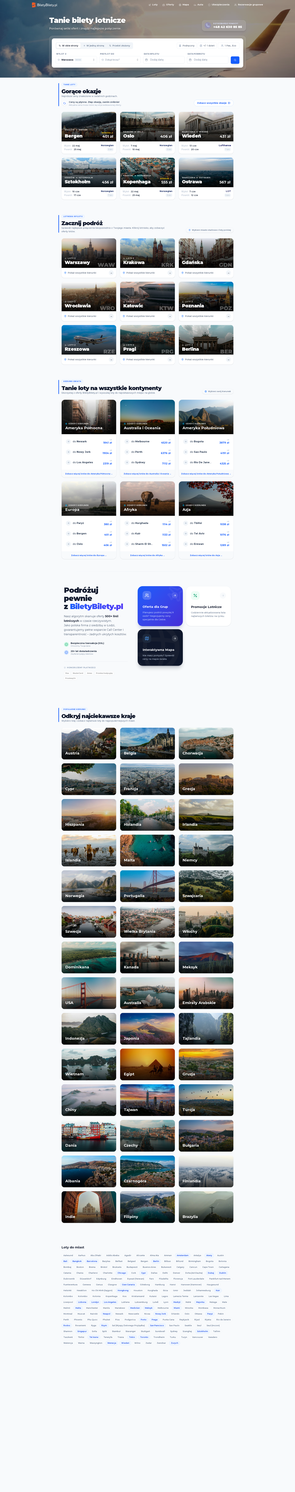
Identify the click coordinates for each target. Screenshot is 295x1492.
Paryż (210, 1314)
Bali (65, 1261)
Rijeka (208, 1319)
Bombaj (67, 1267)
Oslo (187, 1314)
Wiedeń (125, 1343)
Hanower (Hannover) (191, 1284)
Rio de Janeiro (223, 1319)
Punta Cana (168, 1319)
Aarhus (81, 1255)
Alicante (140, 1255)
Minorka (189, 1308)
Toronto (144, 1337)
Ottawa (198, 1314)
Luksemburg (141, 1302)
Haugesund (213, 1284)
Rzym (104, 1325)
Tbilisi (81, 1337)
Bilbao (167, 1261)
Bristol (104, 1267)
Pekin (221, 1314)
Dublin (222, 1273)
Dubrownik (69, 1279)
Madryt (176, 1302)
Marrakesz (120, 1308)
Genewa (87, 1284)
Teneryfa (108, 1337)
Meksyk (148, 1308)
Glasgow (112, 1284)
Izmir (175, 1290)
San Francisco (157, 1325)
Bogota (209, 1261)
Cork (133, 1273)
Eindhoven (116, 1279)
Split (104, 1331)
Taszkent (68, 1337)
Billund (179, 1261)
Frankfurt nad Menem (219, 1279)
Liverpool (68, 1302)
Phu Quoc (92, 1319)
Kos (124, 1296)
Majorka (200, 1302)
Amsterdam (182, 1255)
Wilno (137, 1343)
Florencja (178, 1279)
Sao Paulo (174, 1325)
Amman (168, 1255)
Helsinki (67, 1290)
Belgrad (132, 1261)
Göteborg (145, 1284)
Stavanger (131, 1331)
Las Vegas (214, 1296)
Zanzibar (161, 1343)
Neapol (106, 1314)
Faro (151, 1279)
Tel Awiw (93, 1337)
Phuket (106, 1319)
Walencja (68, 1343)
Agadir (127, 1255)
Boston (80, 1267)
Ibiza (165, 1290)
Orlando (175, 1314)
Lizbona (82, 1302)
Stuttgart (145, 1331)
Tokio (132, 1337)
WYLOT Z (61, 54)
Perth (66, 1319)
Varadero (212, 1337)
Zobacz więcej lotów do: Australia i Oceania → (147, 474)
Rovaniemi (80, 1325)
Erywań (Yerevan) (135, 1279)
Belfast (118, 1261)
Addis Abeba (112, 1255)
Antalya (197, 1255)
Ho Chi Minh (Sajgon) (102, 1290)
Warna (81, 1343)
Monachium (219, 1308)
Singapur (82, 1331)
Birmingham (195, 1261)
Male (224, 1302)
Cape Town (208, 1267)
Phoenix (78, 1319)
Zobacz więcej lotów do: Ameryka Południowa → (206, 474)
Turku (173, 1337)
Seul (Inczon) (213, 1325)
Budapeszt (132, 1267)
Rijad (197, 1319)
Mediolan (135, 1308)
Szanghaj (187, 1331)
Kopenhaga (111, 1296)
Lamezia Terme (180, 1296)
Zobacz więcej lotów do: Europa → (89, 555)
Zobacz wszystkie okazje (212, 103)
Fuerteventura (70, 1284)
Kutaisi (153, 1296)
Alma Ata (154, 1255)
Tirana (121, 1337)
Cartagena (224, 1267)
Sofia (94, 1331)
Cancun (193, 1267)
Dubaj (211, 1273)
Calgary (180, 1267)
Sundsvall (160, 1331)
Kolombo (68, 1296)
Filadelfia (163, 1279)
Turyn (184, 1337)
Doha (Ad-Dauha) (194, 1273)
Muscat (81, 1314)
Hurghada (153, 1290)
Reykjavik (184, 1319)
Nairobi (94, 1314)
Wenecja (111, 1343)
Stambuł (116, 1331)
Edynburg (101, 1279)
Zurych (174, 1343)
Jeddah (187, 1290)
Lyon (165, 1302)
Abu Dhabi (95, 1255)
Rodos (66, 1325)
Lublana (125, 1302)
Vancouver (197, 1337)
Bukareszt (166, 1267)
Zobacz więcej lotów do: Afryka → (147, 555)
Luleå (155, 1302)
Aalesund (68, 1255)
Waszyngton (96, 1343)
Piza (117, 1319)
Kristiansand (138, 1296)
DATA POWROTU (196, 54)
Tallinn (216, 1331)
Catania (67, 1273)
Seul (199, 1325)
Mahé (188, 1302)
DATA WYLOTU (151, 54)
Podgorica (130, 1319)
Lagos (165, 1296)
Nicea (147, 1314)
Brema (92, 1267)
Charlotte (107, 1273)
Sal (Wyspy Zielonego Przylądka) (128, 1325)
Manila (106, 1308)
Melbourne (163, 1308)
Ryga (93, 1325)
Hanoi (173, 1284)
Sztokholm (202, 1331)
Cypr (143, 1273)
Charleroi (93, 1273)
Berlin (156, 1261)
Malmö (66, 1308)
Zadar (149, 1343)
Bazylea (106, 1261)
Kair (218, 1290)
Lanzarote (198, 1296)
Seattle (188, 1325)
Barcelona (92, 1261)
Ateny (209, 1255)
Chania (79, 1273)
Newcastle (133, 1314)
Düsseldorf (85, 1279)
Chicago (122, 1273)
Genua (99, 1284)
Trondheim (159, 1337)
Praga (154, 1319)
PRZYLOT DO (107, 54)
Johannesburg (203, 1290)
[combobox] (76, 59)
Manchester (92, 1308)
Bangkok (77, 1261)
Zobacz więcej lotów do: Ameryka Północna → (89, 474)
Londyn (95, 1302)
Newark (119, 1314)
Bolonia (222, 1261)
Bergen (144, 1261)
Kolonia (96, 1296)
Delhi (165, 1273)
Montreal (67, 1314)
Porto (143, 1319)
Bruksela (116, 1267)
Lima (226, 1296)
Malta (78, 1308)
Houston (138, 1290)
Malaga (213, 1302)
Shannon (67, 1331)
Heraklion (82, 1290)
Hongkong (123, 1290)
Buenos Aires (149, 1267)
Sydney (173, 1331)
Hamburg (160, 1284)
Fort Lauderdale (196, 1279)
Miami (177, 1308)
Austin (220, 1255)
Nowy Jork (160, 1314)
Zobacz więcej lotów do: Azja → (206, 555)
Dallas (154, 1273)
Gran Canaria (128, 1284)
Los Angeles (110, 1302)
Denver (176, 1273)
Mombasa (203, 1308)
